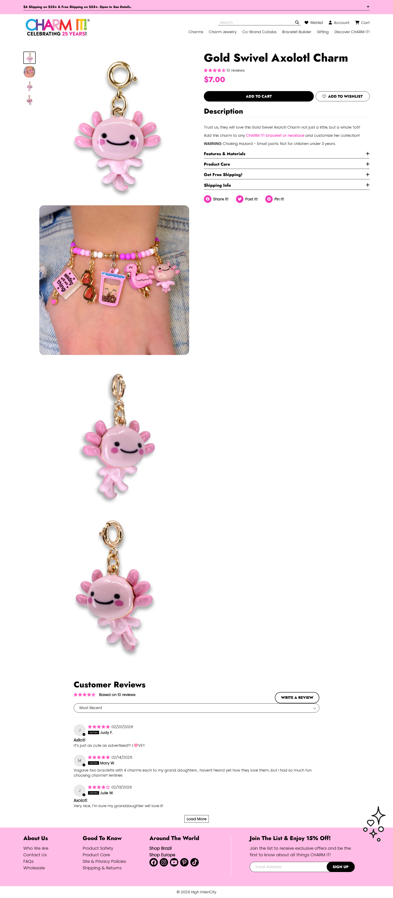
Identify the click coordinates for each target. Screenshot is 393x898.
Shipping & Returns (102, 868)
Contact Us (35, 855)
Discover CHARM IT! (352, 31)
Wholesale (34, 868)
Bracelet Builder (296, 31)
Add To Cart (259, 96)
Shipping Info (217, 185)
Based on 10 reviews (117, 694)
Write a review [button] (297, 697)
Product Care (217, 164)
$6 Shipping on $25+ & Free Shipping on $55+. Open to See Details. (77, 7)
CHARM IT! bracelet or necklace (275, 135)
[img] (99, 726)
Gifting (323, 31)
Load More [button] (197, 818)
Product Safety (98, 848)
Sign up (341, 867)
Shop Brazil (160, 848)
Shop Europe (162, 855)
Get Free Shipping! (223, 175)
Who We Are (35, 848)
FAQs (28, 861)
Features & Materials (224, 154)
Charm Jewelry (223, 31)
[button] (215, 70)
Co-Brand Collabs (259, 31)
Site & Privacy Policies (104, 861)
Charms (196, 31)
